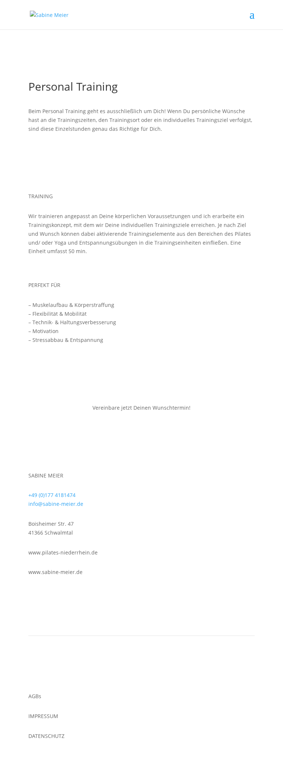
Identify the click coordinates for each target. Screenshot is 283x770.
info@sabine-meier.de (55, 503)
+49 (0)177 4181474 (52, 494)
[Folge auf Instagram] (34, 672)
